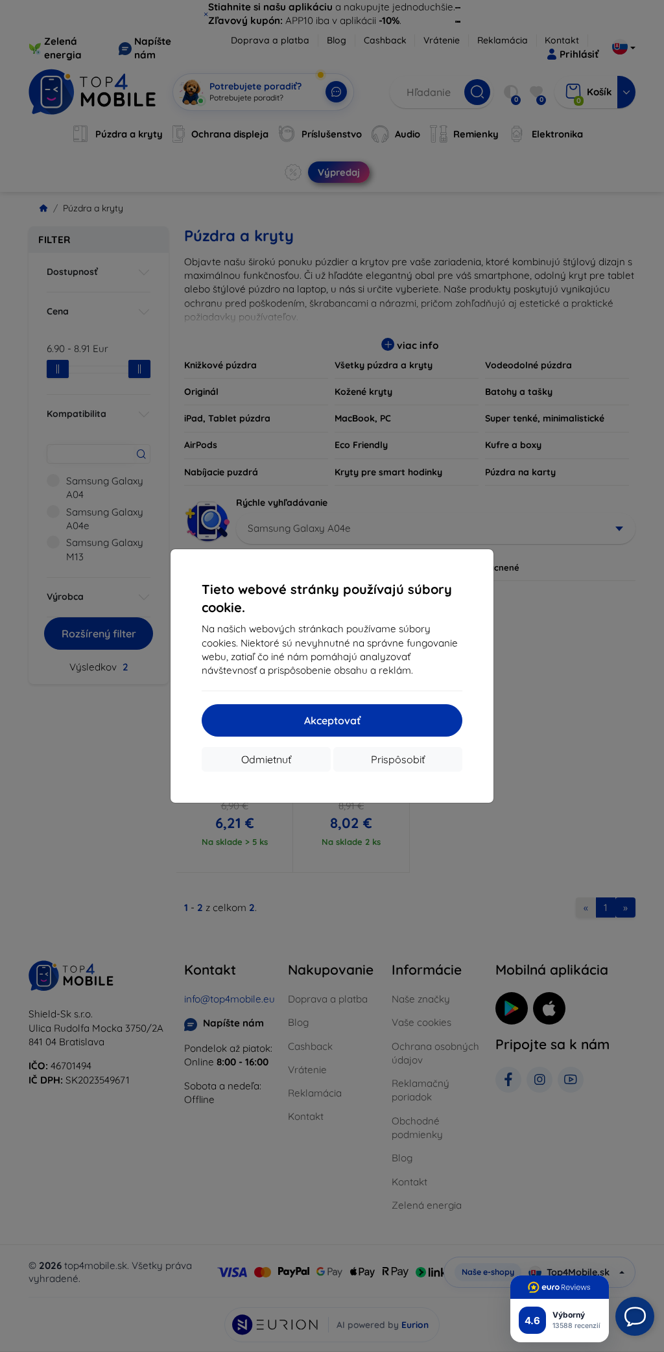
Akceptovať (332, 720)
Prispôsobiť (398, 759)
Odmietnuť (266, 759)
